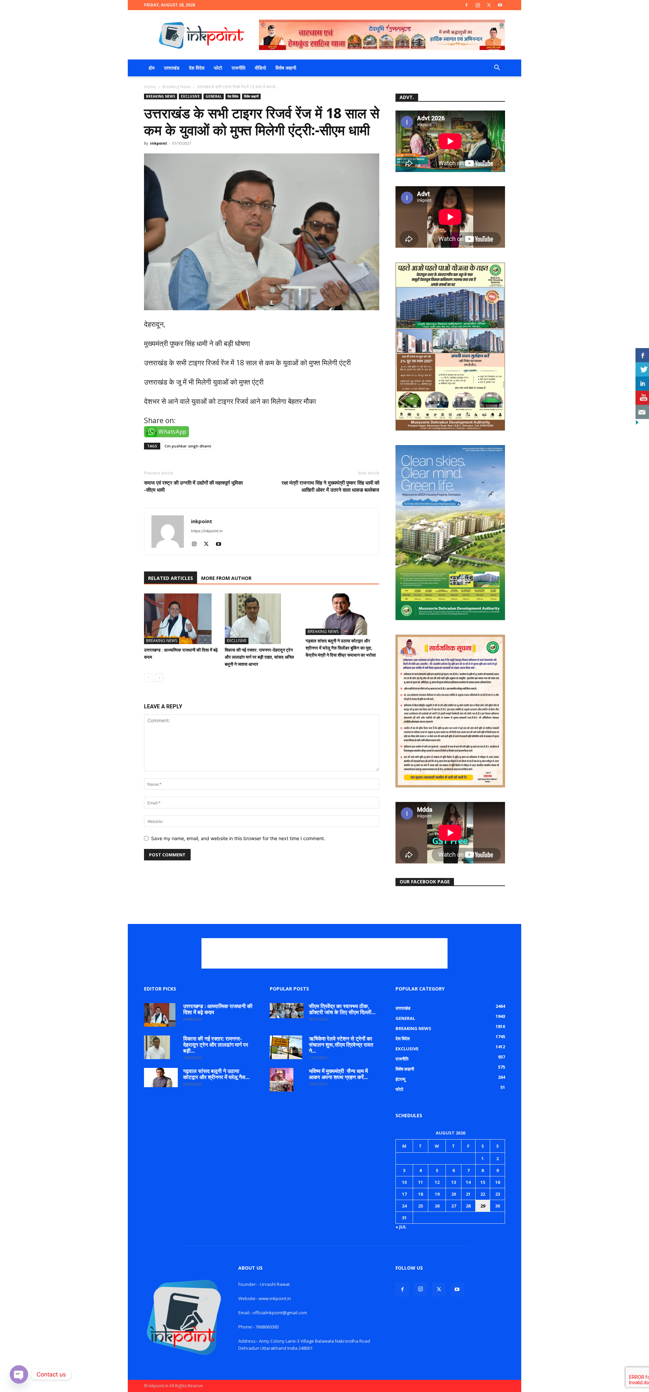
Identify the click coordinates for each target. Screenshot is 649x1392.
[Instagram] (478, 5)
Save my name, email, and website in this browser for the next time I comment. (238, 838)
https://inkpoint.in (206, 531)
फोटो (218, 68)
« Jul (400, 1227)
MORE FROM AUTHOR (226, 578)
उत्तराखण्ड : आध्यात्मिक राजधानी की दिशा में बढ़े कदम (218, 1009)
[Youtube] (500, 5)
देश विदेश (197, 68)
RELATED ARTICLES (170, 578)
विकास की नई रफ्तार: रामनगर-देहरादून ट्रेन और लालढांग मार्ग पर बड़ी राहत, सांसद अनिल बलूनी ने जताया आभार (259, 657)
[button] (497, 68)
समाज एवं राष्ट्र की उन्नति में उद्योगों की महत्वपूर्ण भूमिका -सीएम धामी (193, 486)
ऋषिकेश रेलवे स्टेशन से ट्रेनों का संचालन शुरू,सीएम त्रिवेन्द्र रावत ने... (341, 1044)
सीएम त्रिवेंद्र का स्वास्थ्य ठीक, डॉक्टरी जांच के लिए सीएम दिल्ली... (342, 1009)
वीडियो (260, 68)
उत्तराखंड (171, 68)
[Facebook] (466, 5)
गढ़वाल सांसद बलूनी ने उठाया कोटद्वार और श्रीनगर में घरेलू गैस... (216, 1074)
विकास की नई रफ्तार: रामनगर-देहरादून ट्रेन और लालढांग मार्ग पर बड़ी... (215, 1044)
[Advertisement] (324, 953)
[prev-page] (148, 678)
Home (150, 87)
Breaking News (176, 87)
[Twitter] (489, 5)
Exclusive (190, 96)
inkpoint (158, 143)
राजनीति (238, 68)
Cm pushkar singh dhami (188, 445)
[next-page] (159, 678)
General (214, 96)
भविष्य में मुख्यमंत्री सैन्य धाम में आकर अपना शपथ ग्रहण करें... (338, 1074)
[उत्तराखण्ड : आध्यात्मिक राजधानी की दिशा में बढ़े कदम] (181, 618)
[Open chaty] (19, 1374)
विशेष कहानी (285, 68)
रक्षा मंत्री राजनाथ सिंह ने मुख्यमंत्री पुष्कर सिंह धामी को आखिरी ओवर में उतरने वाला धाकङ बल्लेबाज (330, 486)
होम (151, 68)
